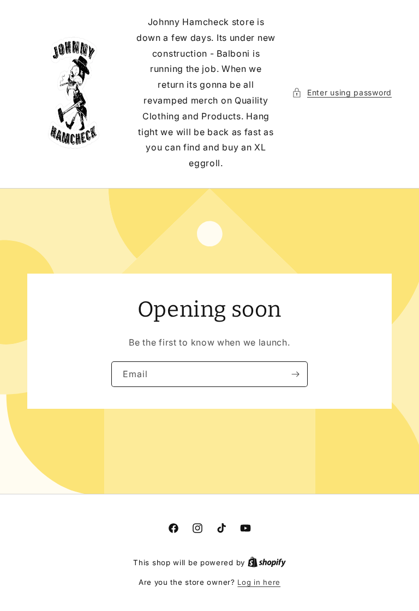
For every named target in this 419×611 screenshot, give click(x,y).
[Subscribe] (295, 374)
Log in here (258, 582)
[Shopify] (267, 562)
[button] (342, 92)
